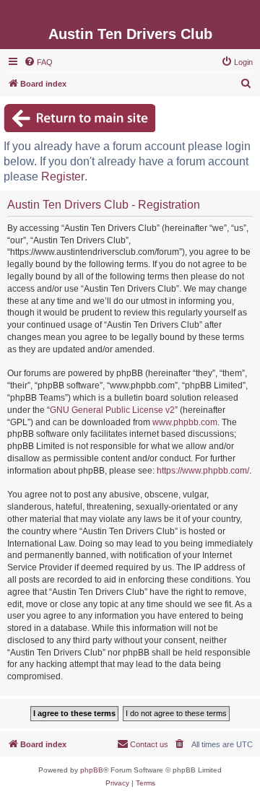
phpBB (91, 770)
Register (62, 176)
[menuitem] (38, 62)
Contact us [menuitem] (149, 744)
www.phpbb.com (184, 422)
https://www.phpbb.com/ (203, 471)
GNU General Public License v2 (112, 410)
